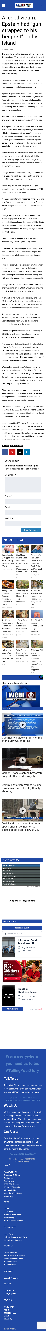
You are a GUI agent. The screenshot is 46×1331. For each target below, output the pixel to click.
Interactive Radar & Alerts (14, 1255)
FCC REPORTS (30, 1159)
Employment (9, 1181)
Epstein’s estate (33, 423)
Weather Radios (10, 1261)
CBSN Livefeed (10, 1313)
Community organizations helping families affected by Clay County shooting (22, 788)
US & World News (17, 446)
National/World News (13, 1214)
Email (8, 507)
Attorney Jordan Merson (12, 390)
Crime (6, 1208)
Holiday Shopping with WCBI (15, 1237)
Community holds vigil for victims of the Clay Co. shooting (22, 739)
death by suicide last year (24, 176)
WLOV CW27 (9, 1307)
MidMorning (9, 1217)
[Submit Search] (42, 5)
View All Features (11, 1278)
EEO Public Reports (22, 1162)
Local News (9, 1211)
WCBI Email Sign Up (28, 1154)
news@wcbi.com (29, 1097)
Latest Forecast (10, 1252)
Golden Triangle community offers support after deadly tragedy (22, 774)
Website (9, 518)
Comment (10, 474)
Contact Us (8, 1178)
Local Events (9, 1234)
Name (8, 496)
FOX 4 (6, 1310)
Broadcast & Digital (12, 1175)
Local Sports (9, 1290)
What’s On (8, 1319)
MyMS (6, 1316)
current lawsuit (12, 117)
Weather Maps (10, 1264)
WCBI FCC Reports (11, 1184)
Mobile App (14, 1154)
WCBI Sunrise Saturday (13, 1220)
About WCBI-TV (10, 1172)
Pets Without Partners (13, 1240)
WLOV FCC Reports (12, 1187)
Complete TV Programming (22, 900)
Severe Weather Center (13, 1258)
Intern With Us (10, 1190)
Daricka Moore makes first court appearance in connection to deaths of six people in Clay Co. (21, 826)
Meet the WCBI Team (13, 1193)
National (6, 446)
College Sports (10, 1293)
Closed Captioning (16, 1159)
